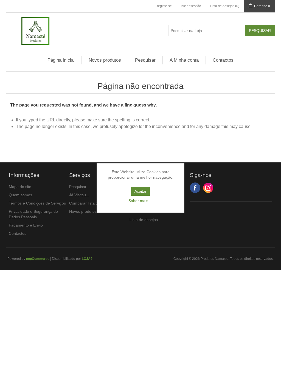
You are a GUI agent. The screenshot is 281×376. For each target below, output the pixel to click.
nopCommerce (37, 259)
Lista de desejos (144, 219)
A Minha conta (184, 60)
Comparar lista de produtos (93, 203)
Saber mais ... (140, 200)
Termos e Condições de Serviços (37, 203)
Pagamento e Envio (26, 225)
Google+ (208, 187)
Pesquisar (145, 60)
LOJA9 (87, 259)
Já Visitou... (79, 195)
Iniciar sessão (191, 6)
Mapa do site (20, 186)
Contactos (223, 60)
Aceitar (140, 191)
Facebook (195, 187)
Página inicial (61, 60)
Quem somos (20, 195)
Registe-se (164, 6)
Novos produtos (105, 60)
